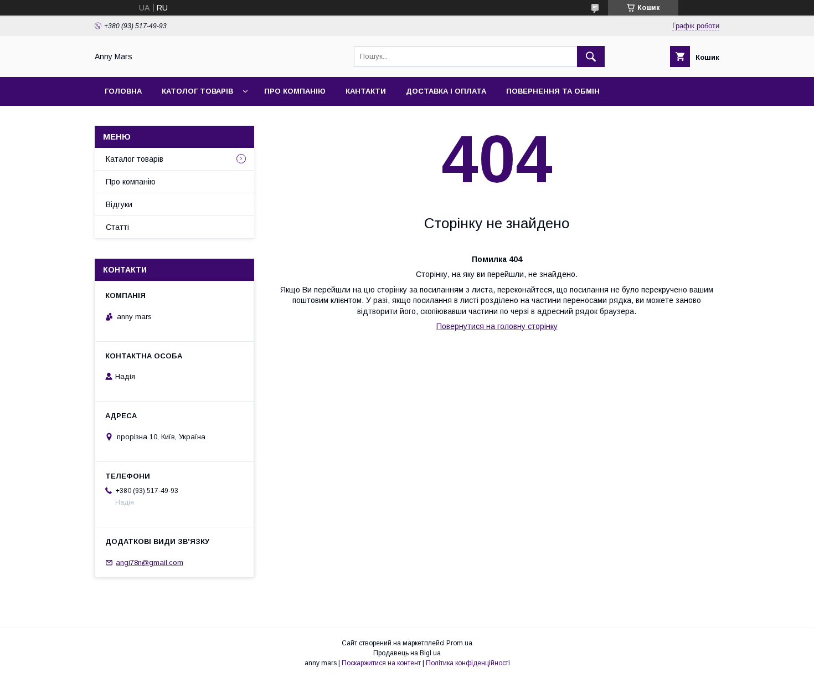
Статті (117, 227)
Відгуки (119, 204)
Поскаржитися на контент (381, 663)
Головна (123, 91)
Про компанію (295, 91)
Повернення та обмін (553, 91)
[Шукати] (591, 56)
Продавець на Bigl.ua (407, 653)
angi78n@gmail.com (149, 562)
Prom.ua (459, 643)
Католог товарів (197, 91)
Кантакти (366, 91)
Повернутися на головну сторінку (497, 326)
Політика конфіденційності (468, 663)
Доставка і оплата (446, 91)
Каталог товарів (134, 159)
